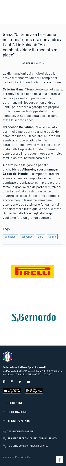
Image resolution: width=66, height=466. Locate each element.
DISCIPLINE (15, 403)
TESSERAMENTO (19, 421)
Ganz (40, 236)
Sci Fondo (27, 236)
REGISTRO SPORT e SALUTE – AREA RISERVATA (32, 438)
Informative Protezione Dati (17, 457)
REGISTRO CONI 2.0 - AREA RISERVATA (28, 445)
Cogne (52, 236)
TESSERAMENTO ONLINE (20, 431)
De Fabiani (10, 236)
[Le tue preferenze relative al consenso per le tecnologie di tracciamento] (59, 459)
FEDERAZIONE (17, 412)
